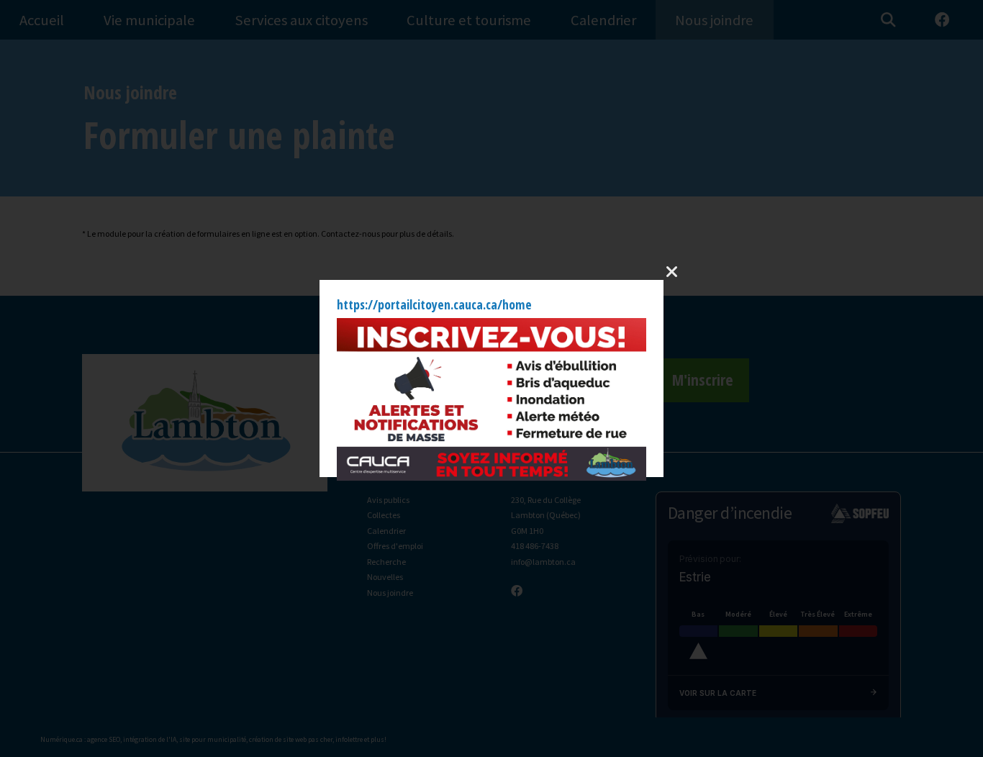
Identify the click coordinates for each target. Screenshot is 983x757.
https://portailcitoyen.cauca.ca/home (434, 304)
